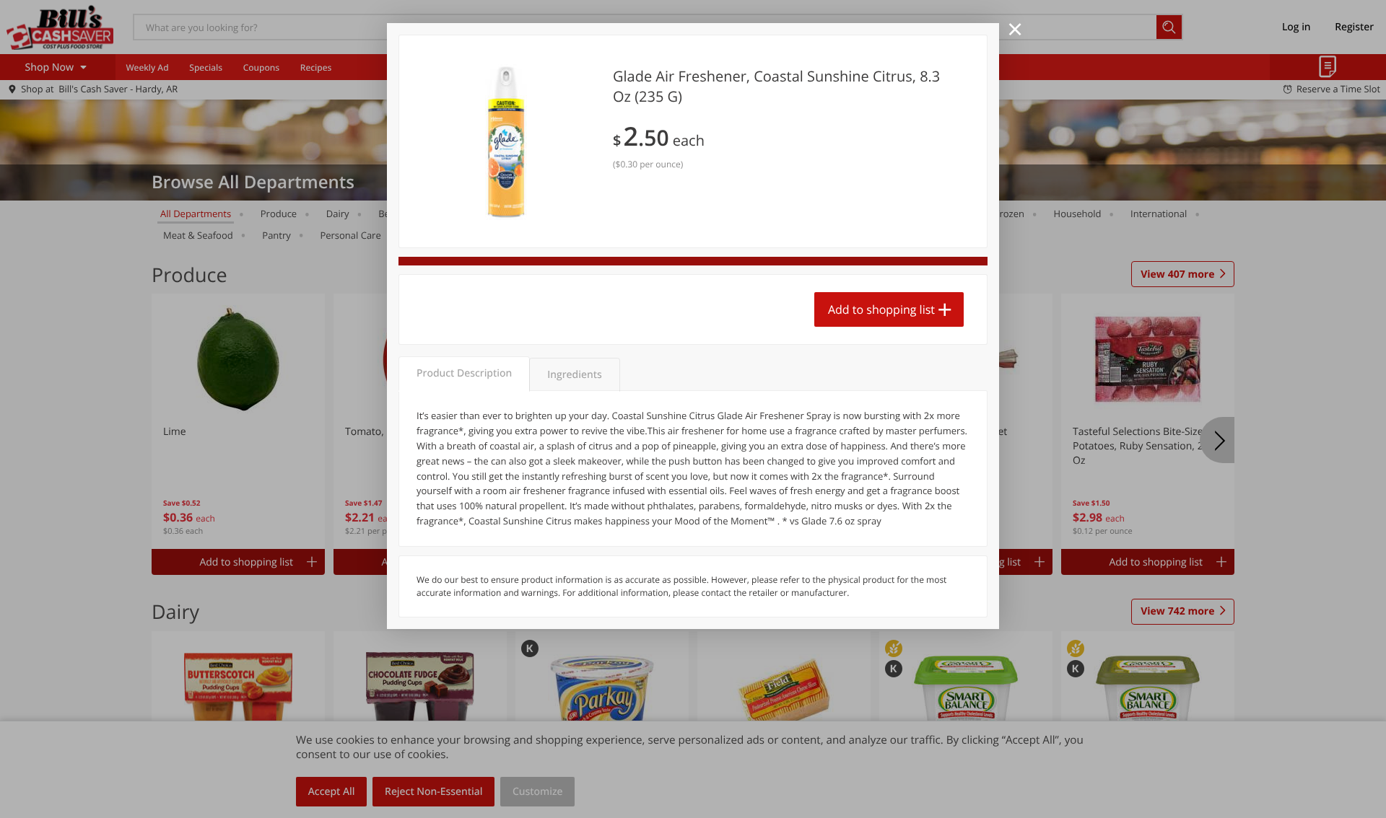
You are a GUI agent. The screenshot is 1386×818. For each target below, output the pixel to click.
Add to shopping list (881, 309)
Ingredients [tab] (574, 375)
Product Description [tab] (464, 373)
